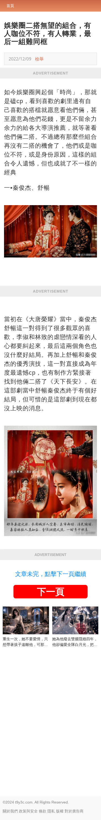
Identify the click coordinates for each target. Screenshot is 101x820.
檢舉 (39, 59)
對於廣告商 (74, 811)
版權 (60, 811)
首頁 (10, 6)
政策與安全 (28, 811)
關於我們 (10, 811)
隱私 (51, 811)
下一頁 (50, 592)
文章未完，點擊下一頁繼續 (50, 574)
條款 (42, 811)
